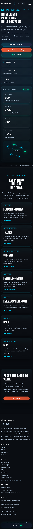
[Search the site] (15, 3)
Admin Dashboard (6, 477)
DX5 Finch (4, 452)
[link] (16, 480)
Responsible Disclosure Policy (10, 493)
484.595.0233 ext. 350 (9, 511)
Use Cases (4, 475)
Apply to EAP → (16, 398)
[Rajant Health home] (6, 3)
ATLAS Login (5, 465)
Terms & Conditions (7, 490)
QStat (3, 449)
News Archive (5, 467)
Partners (4, 472)
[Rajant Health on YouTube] (7, 423)
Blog (2, 470)
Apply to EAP (5, 462)
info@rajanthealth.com (8, 515)
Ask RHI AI (17, 55)
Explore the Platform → (16, 44)
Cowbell (3, 447)
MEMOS (3, 455)
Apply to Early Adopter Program (16, 50)
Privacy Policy (5, 487)
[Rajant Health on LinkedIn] (2, 423)
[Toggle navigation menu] (30, 4)
